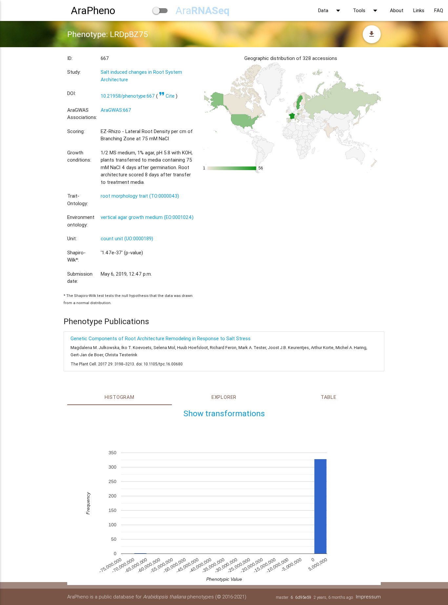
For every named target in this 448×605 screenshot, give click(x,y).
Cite (167, 96)
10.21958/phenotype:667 (128, 96)
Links (418, 10)
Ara (202, 10)
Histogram (119, 397)
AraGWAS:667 (116, 110)
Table (328, 397)
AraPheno (93, 10)
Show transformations (224, 413)
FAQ (438, 10)
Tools (366, 10)
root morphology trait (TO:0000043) (140, 196)
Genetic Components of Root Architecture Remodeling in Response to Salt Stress (161, 338)
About (396, 10)
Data (330, 10)
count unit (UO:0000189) (127, 238)
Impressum (368, 597)
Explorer (224, 397)
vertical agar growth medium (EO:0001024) (147, 217)
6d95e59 (303, 597)
